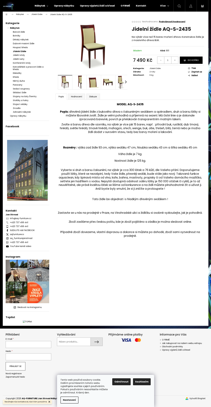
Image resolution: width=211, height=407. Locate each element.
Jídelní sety (18, 59)
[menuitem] (41, 6)
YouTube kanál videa (20, 246)
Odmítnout (121, 381)
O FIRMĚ (166, 339)
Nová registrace (14, 373)
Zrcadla (16, 108)
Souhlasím (141, 381)
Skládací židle (19, 92)
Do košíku (193, 60)
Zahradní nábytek (22, 111)
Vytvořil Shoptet (197, 398)
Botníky (16, 35)
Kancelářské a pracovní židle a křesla (28, 68)
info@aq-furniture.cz (20, 218)
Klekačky (17, 73)
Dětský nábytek (21, 39)
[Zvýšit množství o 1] (174, 60)
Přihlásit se (15, 366)
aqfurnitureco (17, 234)
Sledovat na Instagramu (29, 307)
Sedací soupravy (21, 88)
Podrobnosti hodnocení (172, 21)
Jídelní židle (19, 51)
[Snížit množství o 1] (160, 60)
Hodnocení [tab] (76, 96)
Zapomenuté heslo (15, 377)
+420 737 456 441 (19, 222)
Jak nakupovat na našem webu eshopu (182, 343)
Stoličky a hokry (20, 100)
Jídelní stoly (19, 55)
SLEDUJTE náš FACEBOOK (22, 230)
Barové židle (19, 31)
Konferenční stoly (22, 62)
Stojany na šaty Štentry (25, 96)
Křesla (16, 77)
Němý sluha (19, 80)
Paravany (17, 84)
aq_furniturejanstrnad (21, 238)
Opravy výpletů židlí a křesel (176, 349)
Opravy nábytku (18, 115)
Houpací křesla (20, 47)
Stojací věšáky (20, 104)
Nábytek (15, 28)
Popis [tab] (61, 96)
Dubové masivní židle (23, 43)
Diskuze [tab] (93, 96)
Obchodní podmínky (172, 346)
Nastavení (69, 400)
